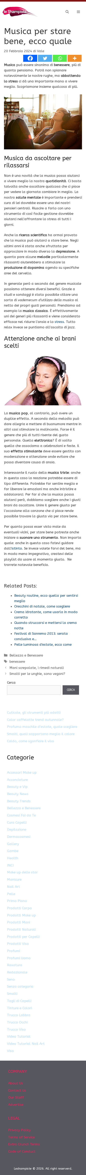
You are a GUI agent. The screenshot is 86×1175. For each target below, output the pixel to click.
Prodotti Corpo (19, 908)
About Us (15, 1083)
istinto (16, 548)
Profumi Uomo (19, 958)
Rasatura (14, 965)
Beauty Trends (19, 801)
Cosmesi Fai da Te (21, 815)
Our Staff (16, 1097)
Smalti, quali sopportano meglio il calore (41, 734)
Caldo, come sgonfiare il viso (30, 741)
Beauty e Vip (17, 787)
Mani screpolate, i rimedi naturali (36, 668)
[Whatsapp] (60, 58)
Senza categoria (20, 986)
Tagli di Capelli (19, 1001)
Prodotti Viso (18, 944)
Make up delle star (22, 872)
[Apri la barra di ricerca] (67, 12)
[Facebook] (30, 58)
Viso (10, 1051)
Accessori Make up (22, 772)
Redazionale (17, 972)
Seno (11, 979)
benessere (17, 661)
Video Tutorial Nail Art (26, 1044)
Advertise (15, 1105)
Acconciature (17, 780)
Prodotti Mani (18, 922)
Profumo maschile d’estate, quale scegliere (42, 727)
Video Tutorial (19, 1036)
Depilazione (16, 829)
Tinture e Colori (19, 1008)
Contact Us (17, 1090)
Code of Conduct (21, 1151)
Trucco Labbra (18, 1015)
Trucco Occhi (17, 1022)
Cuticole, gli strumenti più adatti (34, 712)
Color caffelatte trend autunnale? (35, 720)
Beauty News (17, 794)
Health (12, 858)
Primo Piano (17, 901)
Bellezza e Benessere (26, 655)
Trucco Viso (16, 1029)
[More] (75, 58)
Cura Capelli (17, 822)
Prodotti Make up (21, 915)
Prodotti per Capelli (23, 937)
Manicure (14, 879)
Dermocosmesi (18, 837)
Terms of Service (21, 1137)
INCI (10, 865)
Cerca (11, 682)
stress (59, 322)
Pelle (11, 894)
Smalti (12, 994)
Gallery (13, 844)
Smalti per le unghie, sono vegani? (37, 674)
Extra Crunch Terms (24, 1144)
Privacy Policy (19, 1130)
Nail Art (13, 887)
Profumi (13, 951)
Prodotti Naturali (21, 929)
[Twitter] (45, 58)
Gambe (12, 851)
